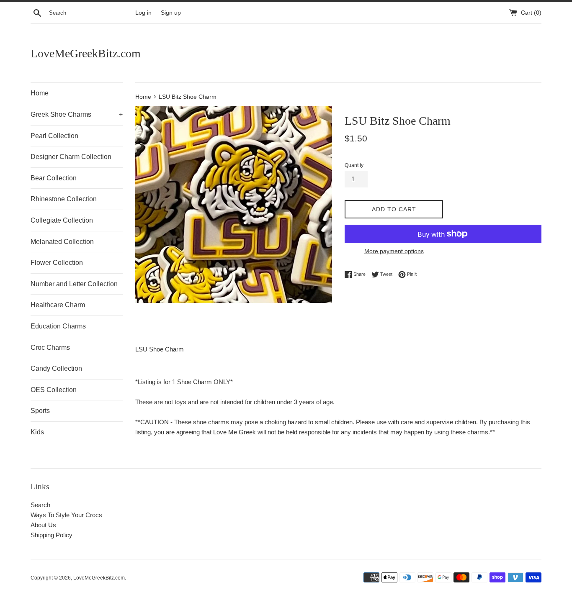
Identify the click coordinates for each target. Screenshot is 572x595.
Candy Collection (56, 368)
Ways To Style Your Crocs (66, 514)
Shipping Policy (51, 535)
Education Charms (58, 326)
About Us (43, 524)
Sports (40, 410)
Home (40, 93)
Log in (143, 13)
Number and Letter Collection (74, 283)
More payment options (394, 251)
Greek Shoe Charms (77, 114)
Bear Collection (54, 178)
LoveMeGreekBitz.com (86, 53)
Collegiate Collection (62, 220)
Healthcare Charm (58, 304)
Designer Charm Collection (71, 156)
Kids (37, 432)
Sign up (171, 13)
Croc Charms (50, 347)
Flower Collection (57, 262)
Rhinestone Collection (64, 199)
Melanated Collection (62, 241)
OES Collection (54, 389)
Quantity (354, 165)
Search (40, 504)
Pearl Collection (54, 135)
